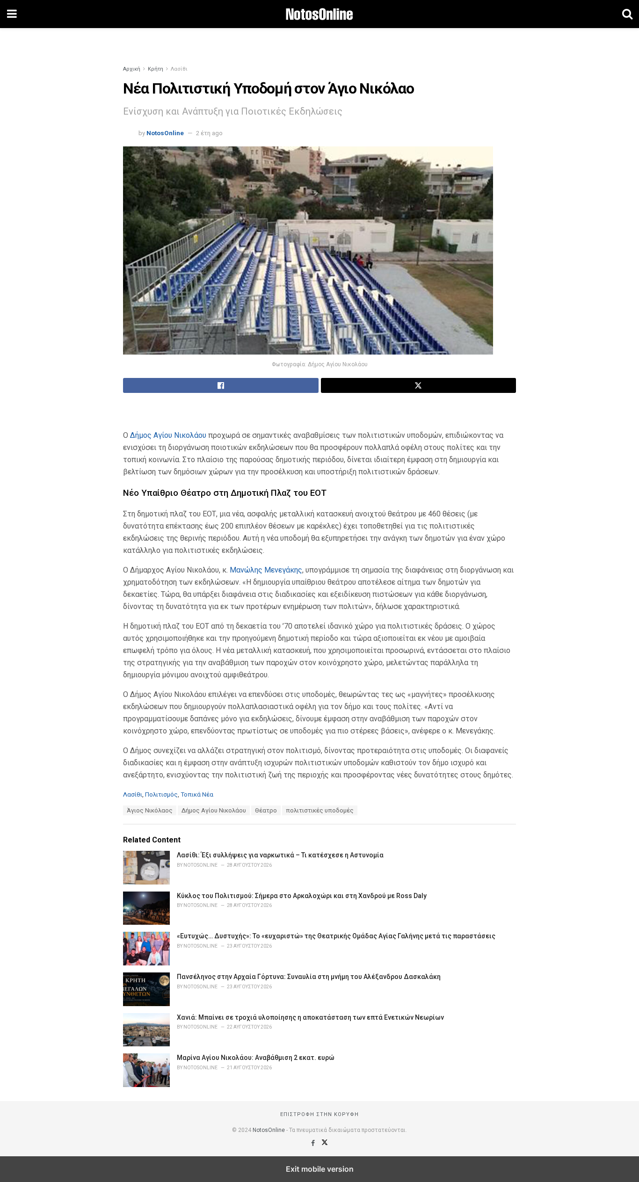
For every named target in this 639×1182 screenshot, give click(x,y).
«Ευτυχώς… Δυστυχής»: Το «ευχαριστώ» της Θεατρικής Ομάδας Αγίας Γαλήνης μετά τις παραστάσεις (336, 936)
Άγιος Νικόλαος (150, 810)
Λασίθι (179, 69)
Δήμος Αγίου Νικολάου (168, 435)
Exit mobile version (320, 1169)
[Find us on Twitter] (324, 1143)
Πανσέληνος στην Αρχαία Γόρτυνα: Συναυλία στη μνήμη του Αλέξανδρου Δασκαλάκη (309, 976)
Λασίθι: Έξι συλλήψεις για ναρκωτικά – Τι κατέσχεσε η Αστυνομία (280, 855)
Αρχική (131, 69)
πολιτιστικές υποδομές (320, 810)
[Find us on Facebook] (313, 1143)
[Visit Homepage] (319, 14)
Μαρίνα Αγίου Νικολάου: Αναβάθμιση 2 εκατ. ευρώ (255, 1057)
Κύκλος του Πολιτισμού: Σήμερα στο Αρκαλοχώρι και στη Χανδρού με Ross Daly (302, 895)
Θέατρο (266, 810)
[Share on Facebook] (221, 385)
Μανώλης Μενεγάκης (266, 570)
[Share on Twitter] (418, 385)
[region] (319, 39)
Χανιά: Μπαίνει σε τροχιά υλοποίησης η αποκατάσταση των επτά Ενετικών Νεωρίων (310, 1017)
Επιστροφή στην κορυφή (319, 1114)
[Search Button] (627, 14)
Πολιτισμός (161, 794)
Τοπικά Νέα (197, 794)
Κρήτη (155, 69)
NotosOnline (165, 133)
